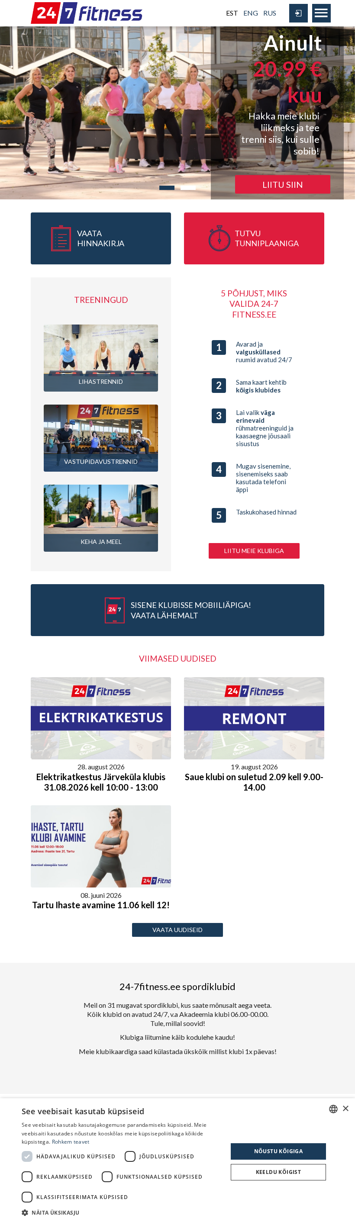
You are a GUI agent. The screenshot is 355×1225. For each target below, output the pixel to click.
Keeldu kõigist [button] (278, 1172)
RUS (269, 13)
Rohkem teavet (71, 1141)
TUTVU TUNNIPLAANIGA (267, 238)
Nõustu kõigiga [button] (278, 1151)
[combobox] (333, 1109)
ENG (250, 13)
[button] (122, 1213)
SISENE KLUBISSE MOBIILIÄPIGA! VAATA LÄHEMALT (191, 610)
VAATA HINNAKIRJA (100, 238)
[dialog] (177, 1161)
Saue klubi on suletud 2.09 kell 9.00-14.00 (254, 782)
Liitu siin (282, 184)
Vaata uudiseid (177, 929)
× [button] (345, 1109)
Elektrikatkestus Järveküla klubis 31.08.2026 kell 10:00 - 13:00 (100, 782)
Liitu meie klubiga (254, 550)
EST (232, 13)
